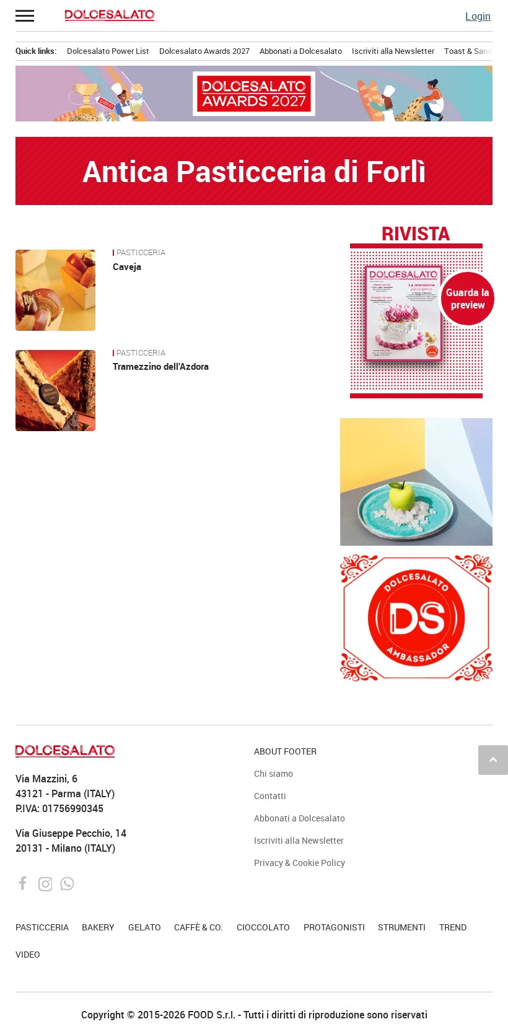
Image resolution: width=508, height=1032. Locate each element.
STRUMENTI (402, 927)
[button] (25, 15)
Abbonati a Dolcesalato (301, 50)
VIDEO (27, 954)
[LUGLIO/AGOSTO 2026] (416, 313)
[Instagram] (46, 883)
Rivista (416, 234)
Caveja (127, 266)
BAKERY (98, 927)
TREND (452, 927)
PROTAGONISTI (334, 927)
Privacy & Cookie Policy (299, 862)
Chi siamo (273, 773)
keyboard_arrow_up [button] (493, 759)
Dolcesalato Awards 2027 (204, 50)
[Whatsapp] (67, 883)
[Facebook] (24, 883)
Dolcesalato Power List (108, 50)
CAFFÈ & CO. (198, 927)
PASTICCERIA (140, 253)
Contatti (270, 796)
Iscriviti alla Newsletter (393, 50)
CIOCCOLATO (263, 927)
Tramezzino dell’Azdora (161, 366)
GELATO (144, 927)
